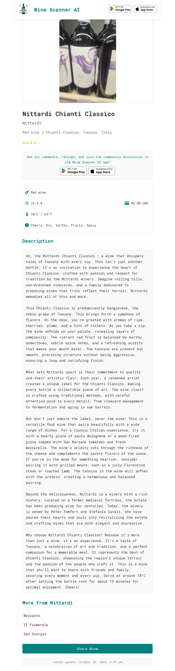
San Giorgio (35, 634)
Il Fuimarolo (35, 624)
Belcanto (31, 615)
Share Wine (87, 648)
